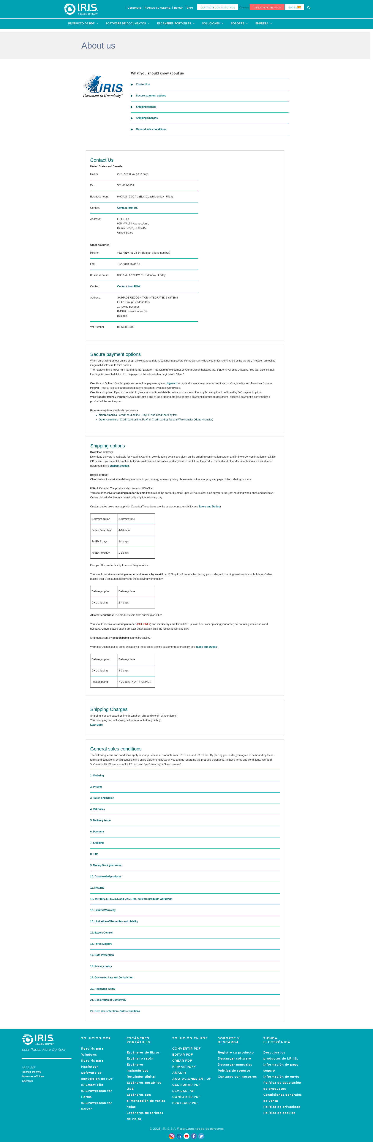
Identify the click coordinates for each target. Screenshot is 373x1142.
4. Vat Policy (97, 809)
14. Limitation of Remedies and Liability (114, 921)
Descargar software (234, 1058)
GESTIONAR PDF (186, 1085)
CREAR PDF (182, 1061)
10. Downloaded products (105, 876)
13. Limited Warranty (103, 910)
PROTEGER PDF (185, 1103)
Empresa (261, 23)
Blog (190, 7)
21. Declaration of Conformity (108, 999)
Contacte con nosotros (218, 7)
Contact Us (143, 84)
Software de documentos (126, 23)
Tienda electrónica (267, 7)
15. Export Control (101, 932)
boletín (178, 7)
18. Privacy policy (101, 966)
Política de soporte (234, 1071)
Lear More (96, 724)
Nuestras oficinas (33, 1076)
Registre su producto (236, 1052)
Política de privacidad (281, 1107)
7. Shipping (97, 842)
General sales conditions (151, 129)
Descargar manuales (235, 1064)
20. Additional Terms (102, 988)
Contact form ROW (128, 286)
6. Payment (97, 831)
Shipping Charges (147, 118)
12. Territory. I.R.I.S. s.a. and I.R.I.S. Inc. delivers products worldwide (131, 898)
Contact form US (127, 207)
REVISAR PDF (184, 1091)
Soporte (237, 23)
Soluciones (211, 23)
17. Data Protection (102, 955)
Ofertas (244, 7)
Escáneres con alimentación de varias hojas (146, 1101)
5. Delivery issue (100, 820)
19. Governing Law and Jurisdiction (111, 977)
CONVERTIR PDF (186, 1048)
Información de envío (281, 1077)
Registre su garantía (158, 7)
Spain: (293, 7)
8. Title (94, 854)
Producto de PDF (81, 23)
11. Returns (97, 887)
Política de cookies (279, 1113)
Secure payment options (151, 95)
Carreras (27, 1081)
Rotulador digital (141, 1077)
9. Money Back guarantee (106, 865)
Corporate (134, 7)
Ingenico (172, 383)
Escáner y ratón (140, 1058)
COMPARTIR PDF (186, 1097)
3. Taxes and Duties (102, 797)
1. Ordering (97, 775)
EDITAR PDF (182, 1055)
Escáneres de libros (143, 1052)
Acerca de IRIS (31, 1072)
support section (119, 465)
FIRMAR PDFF (184, 1067)
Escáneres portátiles (174, 23)
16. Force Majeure (101, 943)
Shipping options (146, 106)
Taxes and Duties (209, 506)
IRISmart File (92, 1085)
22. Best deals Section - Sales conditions (115, 1011)
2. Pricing (96, 786)
